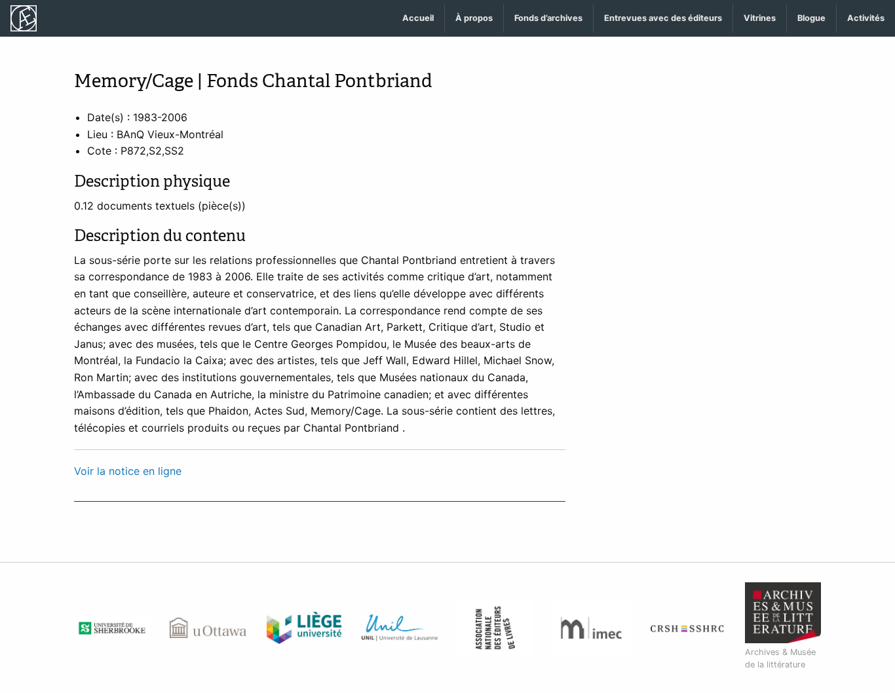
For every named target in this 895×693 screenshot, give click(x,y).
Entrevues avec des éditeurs (663, 18)
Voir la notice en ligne (127, 471)
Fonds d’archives (548, 18)
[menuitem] (418, 18)
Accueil (418, 18)
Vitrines (760, 18)
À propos (474, 18)
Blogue (811, 18)
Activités (866, 18)
